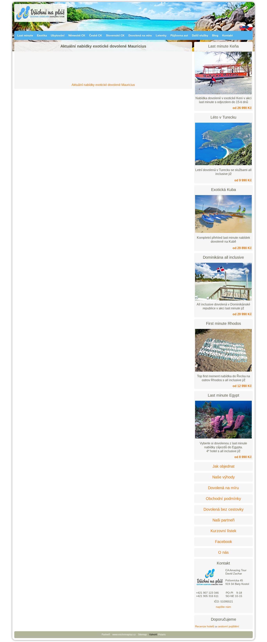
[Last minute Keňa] (223, 73)
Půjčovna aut (179, 35)
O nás (223, 552)
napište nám (223, 606)
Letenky (161, 35)
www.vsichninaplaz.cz (124, 634)
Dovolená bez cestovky (223, 509)
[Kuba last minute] (223, 231)
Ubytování (58, 35)
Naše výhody (223, 477)
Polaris (162, 634)
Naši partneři (223, 520)
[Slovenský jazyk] (242, 29)
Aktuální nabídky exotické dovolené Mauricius (103, 84)
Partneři (106, 634)
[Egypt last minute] (223, 437)
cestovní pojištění (228, 626)
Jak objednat (223, 466)
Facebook (223, 541)
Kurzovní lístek (223, 531)
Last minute (25, 35)
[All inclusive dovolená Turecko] (223, 164)
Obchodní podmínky (223, 498)
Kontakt (227, 35)
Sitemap (142, 634)
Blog (215, 35)
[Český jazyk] (249, 29)
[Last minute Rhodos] (223, 370)
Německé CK (76, 35)
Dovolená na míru (140, 35)
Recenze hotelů (204, 626)
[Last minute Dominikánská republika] (223, 282)
